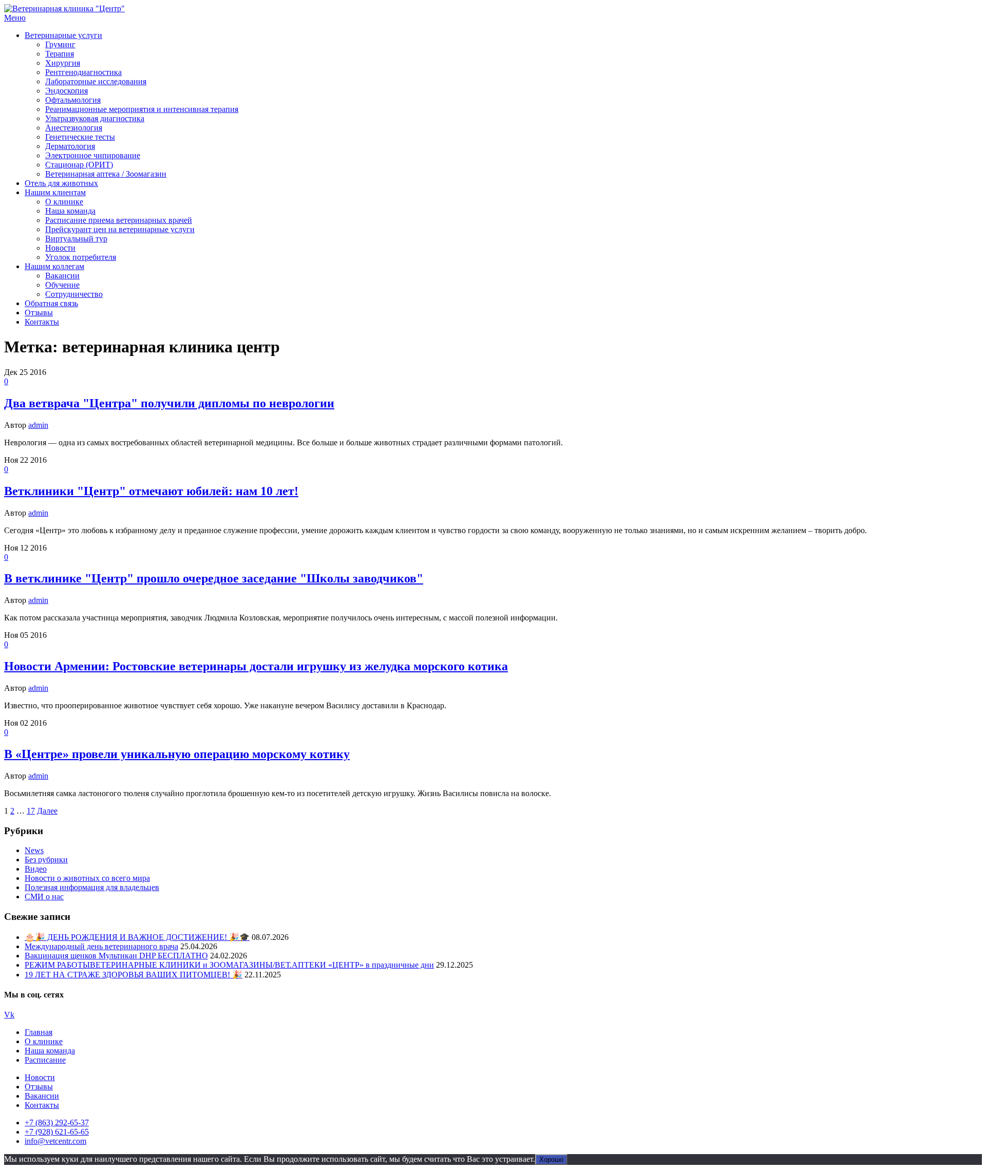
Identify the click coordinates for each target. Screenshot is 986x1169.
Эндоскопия (66, 90)
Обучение (62, 284)
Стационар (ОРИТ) (79, 164)
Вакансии (62, 275)
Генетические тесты (80, 137)
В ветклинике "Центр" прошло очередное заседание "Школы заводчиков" (213, 578)
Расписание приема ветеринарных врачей (118, 220)
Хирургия (62, 63)
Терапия (59, 53)
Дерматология (70, 146)
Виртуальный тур (76, 238)
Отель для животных (61, 183)
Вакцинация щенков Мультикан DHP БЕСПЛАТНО (116, 955)
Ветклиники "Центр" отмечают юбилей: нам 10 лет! (151, 491)
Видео (36, 868)
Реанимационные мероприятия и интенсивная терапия (141, 109)
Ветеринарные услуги (63, 35)
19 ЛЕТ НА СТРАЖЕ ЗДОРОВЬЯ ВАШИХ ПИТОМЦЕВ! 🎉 (133, 974)
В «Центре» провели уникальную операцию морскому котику (177, 754)
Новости (60, 247)
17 (31, 810)
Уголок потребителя (80, 257)
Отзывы (39, 312)
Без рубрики (46, 859)
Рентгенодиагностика (83, 72)
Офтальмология (73, 100)
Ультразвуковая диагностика (94, 118)
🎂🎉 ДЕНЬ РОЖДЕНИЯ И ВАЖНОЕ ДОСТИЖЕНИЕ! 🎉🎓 (137, 937)
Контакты (42, 321)
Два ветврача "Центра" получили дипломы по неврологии (169, 403)
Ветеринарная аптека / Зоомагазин (105, 173)
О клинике (64, 201)
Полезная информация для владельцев (92, 887)
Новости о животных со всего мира (87, 878)
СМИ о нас (44, 896)
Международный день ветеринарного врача (101, 946)
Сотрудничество (74, 294)
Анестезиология (73, 127)
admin (38, 425)
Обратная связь (51, 303)
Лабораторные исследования (95, 81)
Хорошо (551, 1159)
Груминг (60, 44)
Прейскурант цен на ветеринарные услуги (120, 229)
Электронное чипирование (92, 155)
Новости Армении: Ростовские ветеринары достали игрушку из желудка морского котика (256, 666)
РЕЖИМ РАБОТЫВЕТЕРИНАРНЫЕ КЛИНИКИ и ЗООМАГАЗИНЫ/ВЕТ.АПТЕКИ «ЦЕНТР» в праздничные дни (229, 964)
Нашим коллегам (54, 266)
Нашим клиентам (55, 192)
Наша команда (70, 210)
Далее (47, 810)
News (34, 850)
